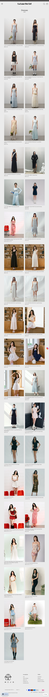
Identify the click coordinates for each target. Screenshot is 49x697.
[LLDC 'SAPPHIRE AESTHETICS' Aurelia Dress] (35, 225)
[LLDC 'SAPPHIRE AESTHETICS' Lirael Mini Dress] (35, 289)
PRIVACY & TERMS (41, 681)
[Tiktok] (10, 682)
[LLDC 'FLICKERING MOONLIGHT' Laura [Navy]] (14, 160)
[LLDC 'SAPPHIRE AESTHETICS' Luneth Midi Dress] (14, 320)
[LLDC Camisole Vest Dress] (14, 482)
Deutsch (17, 689)
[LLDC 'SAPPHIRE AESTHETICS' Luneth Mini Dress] (35, 320)
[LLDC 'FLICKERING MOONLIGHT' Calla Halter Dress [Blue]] (14, 95)
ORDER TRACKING (41, 692)
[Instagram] (8, 682)
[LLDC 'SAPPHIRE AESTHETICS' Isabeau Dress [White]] (35, 257)
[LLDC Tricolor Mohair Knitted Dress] (35, 581)
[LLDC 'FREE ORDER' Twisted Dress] (35, 160)
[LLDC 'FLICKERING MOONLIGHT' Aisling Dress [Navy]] (35, 31)
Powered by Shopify (15, 692)
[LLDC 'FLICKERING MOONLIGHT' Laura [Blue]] (35, 128)
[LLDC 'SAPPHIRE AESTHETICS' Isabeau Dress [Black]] (14, 257)
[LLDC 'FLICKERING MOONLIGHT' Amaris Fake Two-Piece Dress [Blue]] (35, 63)
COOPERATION (35, 692)
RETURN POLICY (41, 679)
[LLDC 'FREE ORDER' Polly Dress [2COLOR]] (14, 192)
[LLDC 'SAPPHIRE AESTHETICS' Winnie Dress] (14, 383)
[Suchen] (44, 4)
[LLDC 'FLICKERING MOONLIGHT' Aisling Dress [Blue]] (14, 31)
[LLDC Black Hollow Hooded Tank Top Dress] (14, 449)
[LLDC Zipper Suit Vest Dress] (14, 646)
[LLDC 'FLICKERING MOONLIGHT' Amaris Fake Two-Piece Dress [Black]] (14, 63)
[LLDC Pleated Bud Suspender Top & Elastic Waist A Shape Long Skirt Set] (14, 580)
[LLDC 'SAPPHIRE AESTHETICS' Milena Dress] (14, 352)
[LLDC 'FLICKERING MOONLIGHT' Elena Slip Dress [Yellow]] (14, 128)
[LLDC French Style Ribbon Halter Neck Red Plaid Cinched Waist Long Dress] (35, 515)
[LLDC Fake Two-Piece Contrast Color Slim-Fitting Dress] (14, 515)
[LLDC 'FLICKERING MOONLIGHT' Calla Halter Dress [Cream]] (35, 95)
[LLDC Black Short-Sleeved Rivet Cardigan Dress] (35, 449)
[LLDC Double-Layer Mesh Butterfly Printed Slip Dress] (35, 482)
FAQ (24, 676)
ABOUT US (25, 679)
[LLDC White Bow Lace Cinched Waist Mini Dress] (14, 613)
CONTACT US (25, 681)
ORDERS (39, 678)
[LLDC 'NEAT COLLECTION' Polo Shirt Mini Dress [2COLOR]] (35, 192)
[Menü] (2, 4)
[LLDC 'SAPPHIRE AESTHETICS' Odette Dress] (35, 352)
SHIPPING (39, 676)
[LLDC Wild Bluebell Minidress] (35, 613)
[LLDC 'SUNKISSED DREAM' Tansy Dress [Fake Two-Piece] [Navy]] (14, 416)
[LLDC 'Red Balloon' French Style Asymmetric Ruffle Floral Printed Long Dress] (14, 225)
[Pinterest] (13, 682)
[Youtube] (5, 682)
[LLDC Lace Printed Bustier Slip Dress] (35, 548)
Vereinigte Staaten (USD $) (9, 689)
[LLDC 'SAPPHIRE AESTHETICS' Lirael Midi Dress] (14, 289)
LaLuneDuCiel (9, 692)
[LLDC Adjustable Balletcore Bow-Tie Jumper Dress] (35, 416)
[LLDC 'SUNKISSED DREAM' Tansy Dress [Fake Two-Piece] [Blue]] (35, 383)
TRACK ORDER (25, 678)
